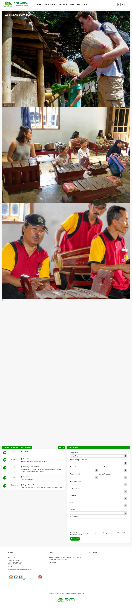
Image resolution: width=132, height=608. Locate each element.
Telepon (72, 509)
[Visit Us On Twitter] (15, 579)
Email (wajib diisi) (75, 488)
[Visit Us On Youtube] (30, 579)
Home (39, 4)
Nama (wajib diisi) (75, 481)
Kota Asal (73, 495)
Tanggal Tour (74, 452)
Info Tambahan (74, 517)
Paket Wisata (63, 4)
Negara (72, 502)
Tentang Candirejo (49, 4)
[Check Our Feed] (10, 579)
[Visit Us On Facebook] (20, 579)
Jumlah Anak (103, 467)
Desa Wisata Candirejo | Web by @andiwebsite (69, 593)
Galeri (72, 4)
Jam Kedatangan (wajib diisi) (78, 460)
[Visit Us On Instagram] (39, 579)
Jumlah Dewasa (75, 467)
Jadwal (79, 4)
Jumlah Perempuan (105, 474)
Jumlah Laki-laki (75, 474)
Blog (85, 4)
